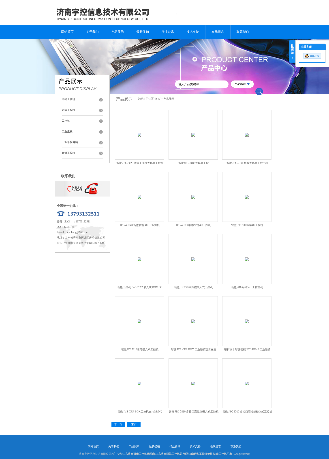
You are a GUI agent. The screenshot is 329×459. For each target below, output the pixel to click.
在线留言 (218, 32)
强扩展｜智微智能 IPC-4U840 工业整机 (247, 349)
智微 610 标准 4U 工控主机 (247, 287)
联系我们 (243, 32)
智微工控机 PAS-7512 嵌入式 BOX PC (140, 287)
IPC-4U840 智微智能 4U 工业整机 (140, 225)
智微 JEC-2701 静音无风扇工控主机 (247, 163)
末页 (134, 424)
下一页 (118, 424)
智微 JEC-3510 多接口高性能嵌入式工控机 (247, 411)
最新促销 (142, 32)
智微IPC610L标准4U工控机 (247, 225)
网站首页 (67, 32)
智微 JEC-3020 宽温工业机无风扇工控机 (139, 163)
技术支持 (192, 32)
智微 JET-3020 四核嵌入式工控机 (193, 287)
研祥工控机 (68, 99)
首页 (157, 98)
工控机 (66, 120)
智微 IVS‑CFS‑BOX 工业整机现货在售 (193, 349)
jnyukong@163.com (77, 232)
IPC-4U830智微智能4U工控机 (193, 225)
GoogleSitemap (242, 453)
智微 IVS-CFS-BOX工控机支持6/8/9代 (140, 411)
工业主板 (67, 131)
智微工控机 (68, 152)
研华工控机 (68, 110)
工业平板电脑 (70, 142)
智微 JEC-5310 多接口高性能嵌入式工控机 (193, 411)
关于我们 (92, 32)
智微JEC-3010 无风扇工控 (193, 163)
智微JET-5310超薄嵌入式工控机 (139, 349)
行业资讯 (167, 32)
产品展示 (117, 32)
